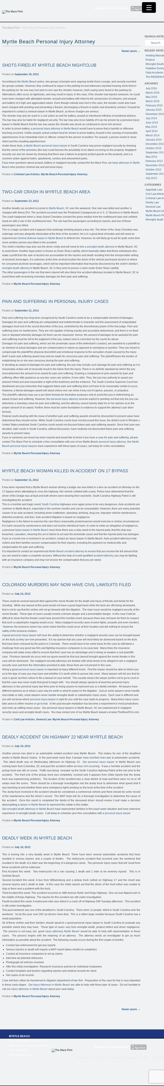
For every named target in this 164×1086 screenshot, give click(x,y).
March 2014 (153, 135)
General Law (43, 719)
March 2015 (153, 101)
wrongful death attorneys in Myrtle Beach (30, 808)
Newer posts (131, 51)
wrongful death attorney (100, 246)
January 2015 (154, 109)
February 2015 (154, 105)
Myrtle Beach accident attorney (66, 551)
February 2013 (154, 161)
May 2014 (151, 126)
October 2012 (153, 169)
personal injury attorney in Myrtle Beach (56, 128)
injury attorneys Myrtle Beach (62, 931)
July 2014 (151, 118)
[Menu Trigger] (149, 7)
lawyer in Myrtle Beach (35, 529)
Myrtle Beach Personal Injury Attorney (64, 174)
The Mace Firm (10, 27)
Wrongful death (154, 219)
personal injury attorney (64, 399)
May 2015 (151, 96)
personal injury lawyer (24, 635)
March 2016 (153, 92)
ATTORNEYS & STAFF (92, 19)
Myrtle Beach (29, 81)
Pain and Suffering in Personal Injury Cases (55, 301)
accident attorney (103, 555)
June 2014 (152, 122)
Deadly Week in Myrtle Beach (37, 838)
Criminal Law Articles (27, 174)
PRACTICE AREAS (124, 19)
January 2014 (154, 139)
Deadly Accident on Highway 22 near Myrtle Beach (62, 737)
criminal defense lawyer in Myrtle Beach (40, 238)
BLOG (144, 19)
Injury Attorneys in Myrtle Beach (51, 984)
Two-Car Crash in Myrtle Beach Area (46, 191)
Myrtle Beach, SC (59, 208)
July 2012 (151, 178)
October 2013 (153, 148)
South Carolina (50, 504)
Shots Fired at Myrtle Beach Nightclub (49, 65)
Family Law (152, 202)
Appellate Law (154, 189)
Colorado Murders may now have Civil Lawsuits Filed (66, 584)
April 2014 (152, 131)
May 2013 (151, 156)
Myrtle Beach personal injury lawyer (46, 145)
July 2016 (151, 88)
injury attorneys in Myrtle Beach (29, 989)
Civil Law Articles (24, 719)
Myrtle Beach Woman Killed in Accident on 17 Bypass (65, 470)
